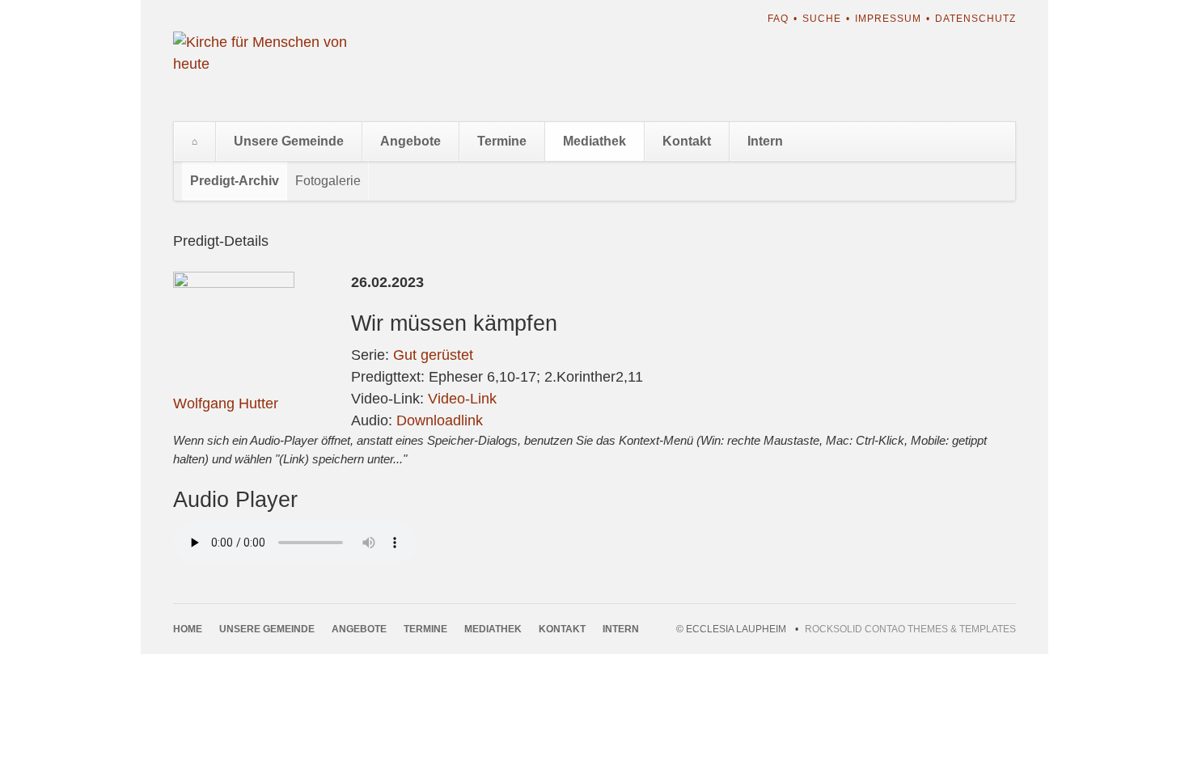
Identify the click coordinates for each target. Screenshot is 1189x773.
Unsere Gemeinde (289, 141)
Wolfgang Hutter (225, 403)
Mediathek (594, 141)
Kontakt (686, 141)
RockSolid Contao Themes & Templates (910, 629)
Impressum (888, 18)
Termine (502, 141)
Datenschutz (975, 18)
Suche (821, 18)
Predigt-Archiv (234, 181)
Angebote (410, 141)
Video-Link (462, 399)
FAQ (778, 18)
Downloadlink (439, 420)
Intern (765, 141)
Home (194, 141)
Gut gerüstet (433, 355)
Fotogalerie (328, 181)
